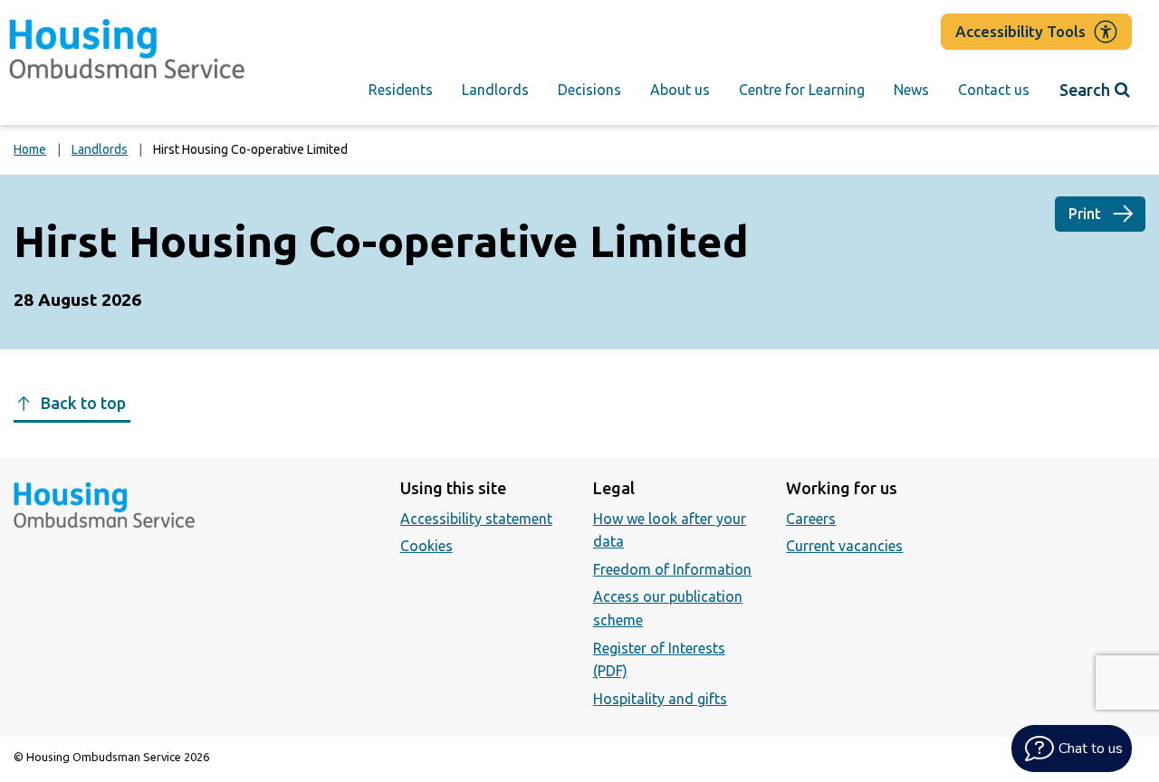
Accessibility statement (476, 518)
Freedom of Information (672, 569)
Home (30, 149)
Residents (401, 89)
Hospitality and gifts (660, 699)
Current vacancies (844, 546)
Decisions (589, 89)
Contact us (994, 89)
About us (680, 89)
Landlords (495, 89)
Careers (811, 518)
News (911, 89)
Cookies (426, 546)
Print (1084, 213)
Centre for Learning (802, 89)
